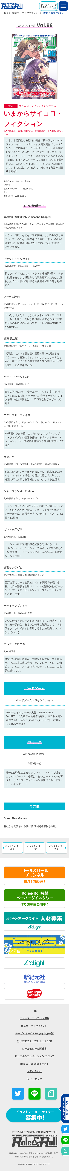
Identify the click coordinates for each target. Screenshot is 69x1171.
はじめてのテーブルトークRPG (34, 1041)
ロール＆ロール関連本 (34, 1048)
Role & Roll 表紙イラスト (34, 1064)
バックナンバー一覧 (34, 847)
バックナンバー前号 (12, 847)
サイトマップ (34, 1079)
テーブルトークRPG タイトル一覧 (34, 1033)
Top (6, 13)
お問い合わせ (34, 1071)
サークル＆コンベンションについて (34, 1056)
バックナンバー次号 (56, 847)
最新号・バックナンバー (26, 13)
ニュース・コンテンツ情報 (34, 1018)
